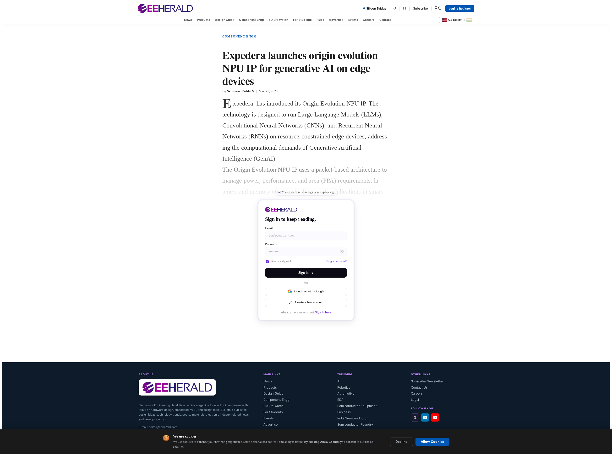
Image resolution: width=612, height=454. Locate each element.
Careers (369, 19)
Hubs (320, 19)
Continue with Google (309, 291)
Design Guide (224, 19)
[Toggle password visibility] (342, 251)
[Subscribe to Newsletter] (394, 8)
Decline (401, 441)
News (188, 19)
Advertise (336, 19)
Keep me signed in (281, 261)
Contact (385, 19)
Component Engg (251, 19)
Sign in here (323, 312)
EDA (340, 399)
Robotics (343, 387)
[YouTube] (435, 417)
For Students (302, 19)
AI (338, 381)
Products (203, 19)
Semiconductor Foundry (355, 424)
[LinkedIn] (425, 417)
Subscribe (420, 8)
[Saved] (404, 8)
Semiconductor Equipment (357, 406)
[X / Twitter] (415, 417)
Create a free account (309, 302)
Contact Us (419, 387)
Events (353, 19)
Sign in (303, 273)
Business (344, 412)
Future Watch (278, 19)
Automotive (346, 393)
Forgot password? (336, 261)
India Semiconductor (352, 418)
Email (269, 228)
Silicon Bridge (376, 8)
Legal (415, 399)
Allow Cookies (432, 441)
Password (271, 244)
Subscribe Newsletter (427, 381)
